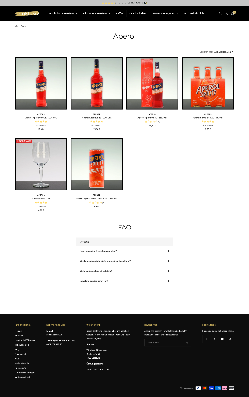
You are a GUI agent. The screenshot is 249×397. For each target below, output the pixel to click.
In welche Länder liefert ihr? (94, 281)
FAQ (17, 349)
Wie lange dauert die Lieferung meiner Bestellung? (105, 261)
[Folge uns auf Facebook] (206, 339)
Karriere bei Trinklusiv (25, 340)
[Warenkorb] (232, 13)
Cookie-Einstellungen (25, 372)
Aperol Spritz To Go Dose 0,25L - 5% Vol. (96, 198)
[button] (41, 123)
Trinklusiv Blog (22, 345)
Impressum (20, 368)
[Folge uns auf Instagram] (214, 339)
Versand (19, 335)
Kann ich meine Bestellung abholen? (98, 251)
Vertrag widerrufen (23, 377)
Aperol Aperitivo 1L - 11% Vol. (97, 117)
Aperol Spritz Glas (41, 198)
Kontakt (18, 331)
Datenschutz (21, 354)
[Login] (226, 13)
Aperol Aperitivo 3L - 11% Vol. (152, 117)
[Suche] (220, 13)
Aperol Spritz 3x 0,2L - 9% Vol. (208, 117)
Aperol (41, 114)
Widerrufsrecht (22, 363)
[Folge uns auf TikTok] (230, 339)
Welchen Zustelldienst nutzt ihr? (96, 271)
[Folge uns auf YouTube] (222, 339)
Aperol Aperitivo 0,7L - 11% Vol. (41, 117)
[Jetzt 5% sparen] (187, 343)
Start (17, 26)
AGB (17, 358)
